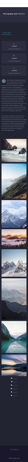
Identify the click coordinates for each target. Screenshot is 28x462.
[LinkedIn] (12, 449)
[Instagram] (15, 449)
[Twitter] (14, 449)
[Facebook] (10, 449)
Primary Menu (25, 3)
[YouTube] (17, 449)
